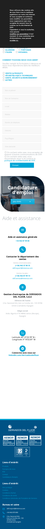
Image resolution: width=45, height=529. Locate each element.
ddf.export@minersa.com (22, 268)
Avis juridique (7, 487)
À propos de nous (8, 469)
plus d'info (17, 201)
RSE (3, 472)
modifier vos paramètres (19, 34)
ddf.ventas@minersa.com (22, 278)
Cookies (5, 490)
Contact (5, 474)
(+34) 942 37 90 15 (22, 265)
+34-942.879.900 (12, 512)
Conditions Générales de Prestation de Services (19, 498)
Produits (5, 466)
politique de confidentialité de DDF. (19, 160)
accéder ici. (14, 40)
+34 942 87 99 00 (22, 241)
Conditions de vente (9, 495)
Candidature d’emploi (10, 477)
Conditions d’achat (9, 493)
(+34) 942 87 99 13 (22, 276)
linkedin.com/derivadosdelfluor (24, 355)
